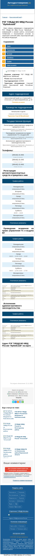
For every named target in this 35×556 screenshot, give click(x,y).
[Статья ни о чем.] (13, 392)
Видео (11, 504)
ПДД (16, 504)
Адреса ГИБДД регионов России (18, 518)
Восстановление (13, 495)
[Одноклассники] (18, 402)
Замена (23, 495)
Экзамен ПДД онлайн (15, 506)
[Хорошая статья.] (24, 394)
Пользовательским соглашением (13, 476)
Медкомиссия (13, 498)
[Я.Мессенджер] (13, 402)
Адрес (9, 46)
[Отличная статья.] (13, 396)
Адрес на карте (11, 65)
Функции (9, 54)
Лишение (21, 498)
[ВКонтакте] (16, 402)
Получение (21, 492)
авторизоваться (22, 470)
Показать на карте (18, 102)
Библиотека (20, 501)
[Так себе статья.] (23, 392)
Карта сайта (13, 526)
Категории (12, 501)
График (9, 61)
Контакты (21, 526)
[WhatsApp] (23, 402)
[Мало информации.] (13, 394)
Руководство (11, 50)
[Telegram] (20, 402)
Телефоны (10, 57)
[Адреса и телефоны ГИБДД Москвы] (18, 515)
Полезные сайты (22, 529)
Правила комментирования (22, 480)
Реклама (12, 529)
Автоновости (12, 492)
